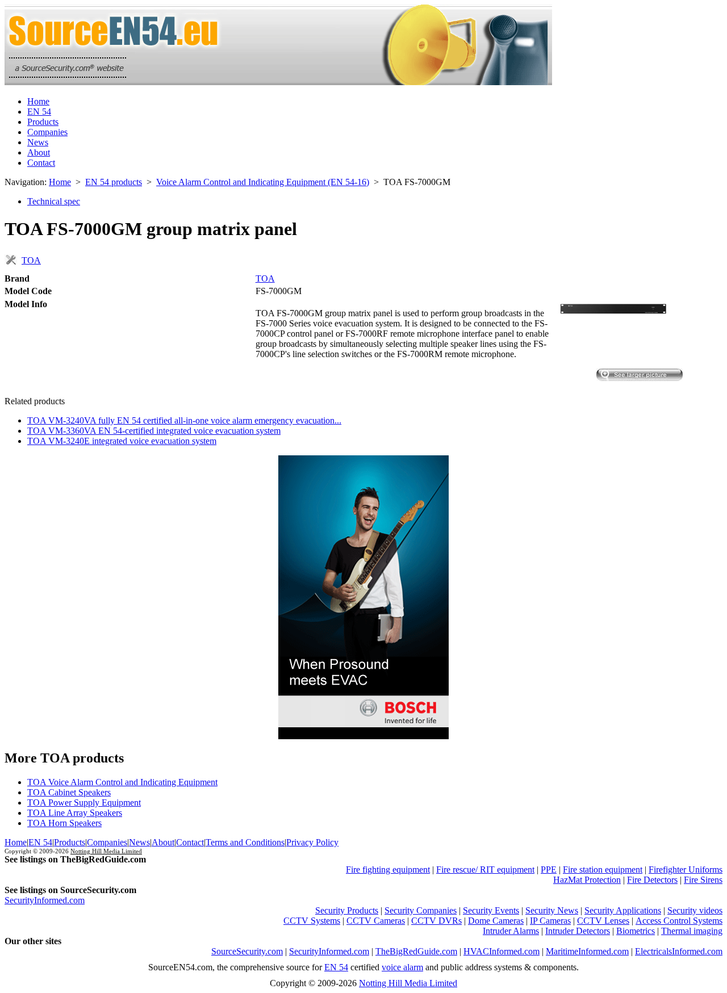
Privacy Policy (312, 842)
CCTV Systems (311, 920)
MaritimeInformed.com (587, 951)
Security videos (694, 910)
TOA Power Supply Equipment (84, 802)
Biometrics (635, 931)
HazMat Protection (587, 880)
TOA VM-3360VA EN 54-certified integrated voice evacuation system (154, 430)
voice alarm (402, 967)
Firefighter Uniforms (685, 869)
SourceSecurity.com (247, 951)
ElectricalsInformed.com (678, 951)
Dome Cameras (496, 920)
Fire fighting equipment (388, 869)
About (38, 152)
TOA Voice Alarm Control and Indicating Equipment (122, 782)
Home (38, 101)
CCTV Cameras (375, 920)
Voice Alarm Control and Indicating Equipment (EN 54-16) (262, 182)
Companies (47, 132)
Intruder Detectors (577, 931)
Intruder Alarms (511, 931)
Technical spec (53, 201)
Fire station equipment (602, 869)
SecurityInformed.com (45, 900)
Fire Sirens (703, 880)
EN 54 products (113, 182)
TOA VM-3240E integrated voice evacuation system (121, 441)
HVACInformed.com (501, 951)
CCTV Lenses (603, 920)
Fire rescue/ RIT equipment (485, 869)
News (37, 142)
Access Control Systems (679, 920)
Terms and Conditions (245, 842)
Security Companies (421, 910)
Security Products (346, 910)
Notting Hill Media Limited (106, 851)
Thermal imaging (691, 931)
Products (43, 122)
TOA (31, 260)
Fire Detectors (652, 880)
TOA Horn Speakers (64, 823)
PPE (549, 869)
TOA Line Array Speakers (74, 813)
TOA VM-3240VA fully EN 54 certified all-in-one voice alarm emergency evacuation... (184, 420)
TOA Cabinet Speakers (69, 792)
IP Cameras (550, 920)
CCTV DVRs (436, 920)
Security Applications (622, 910)
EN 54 (39, 111)
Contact (41, 162)
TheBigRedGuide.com (416, 951)
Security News (551, 910)
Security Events (491, 910)
